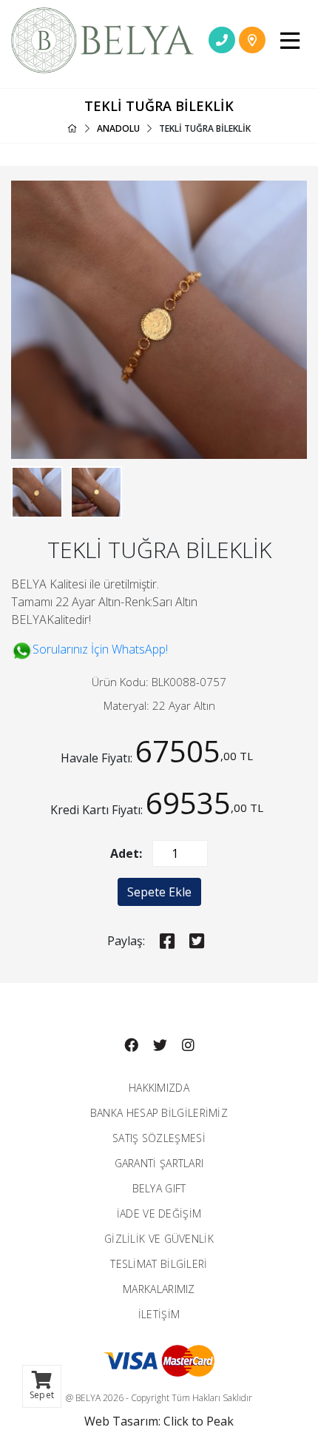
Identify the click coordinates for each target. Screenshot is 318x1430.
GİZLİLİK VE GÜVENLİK (159, 1239)
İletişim (159, 1314)
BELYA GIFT (159, 1188)
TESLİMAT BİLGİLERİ (158, 1264)
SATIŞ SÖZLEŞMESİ (159, 1138)
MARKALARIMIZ (159, 1289)
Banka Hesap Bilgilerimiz (159, 1113)
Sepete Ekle (159, 892)
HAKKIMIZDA (159, 1088)
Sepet (42, 1395)
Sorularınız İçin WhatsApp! (100, 649)
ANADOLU (118, 128)
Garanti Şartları (159, 1163)
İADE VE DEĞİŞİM (159, 1213)
